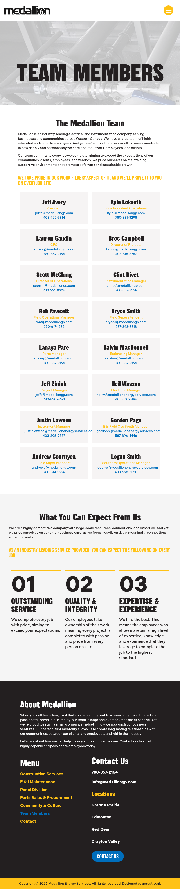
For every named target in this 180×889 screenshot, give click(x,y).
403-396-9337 (54, 436)
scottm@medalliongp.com (54, 286)
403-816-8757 (126, 254)
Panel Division (34, 790)
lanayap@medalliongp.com (54, 358)
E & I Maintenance (37, 782)
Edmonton (102, 817)
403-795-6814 (54, 218)
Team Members (35, 813)
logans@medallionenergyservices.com (127, 467)
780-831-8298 (126, 218)
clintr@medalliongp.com (126, 286)
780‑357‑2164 (126, 290)
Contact (28, 821)
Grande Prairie (106, 805)
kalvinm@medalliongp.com (126, 358)
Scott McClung (54, 274)
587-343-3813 (126, 327)
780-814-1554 (54, 472)
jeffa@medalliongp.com (54, 213)
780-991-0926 (54, 290)
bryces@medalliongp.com (126, 322)
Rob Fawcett (54, 311)
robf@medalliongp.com (54, 322)
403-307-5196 (126, 399)
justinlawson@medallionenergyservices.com (60, 431)
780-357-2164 (54, 254)
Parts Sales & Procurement (46, 797)
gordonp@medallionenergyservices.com (129, 431)
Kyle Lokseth (126, 201)
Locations (103, 793)
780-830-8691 (54, 399)
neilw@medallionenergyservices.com (126, 395)
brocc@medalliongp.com (126, 249)
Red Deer (101, 829)
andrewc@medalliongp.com (54, 467)
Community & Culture (41, 805)
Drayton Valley (106, 841)
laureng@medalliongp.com (54, 249)
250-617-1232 (54, 327)
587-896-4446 (126, 436)
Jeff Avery (54, 201)
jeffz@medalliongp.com (54, 395)
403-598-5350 (126, 472)
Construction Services (41, 774)
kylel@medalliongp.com (126, 213)
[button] (168, 10)
